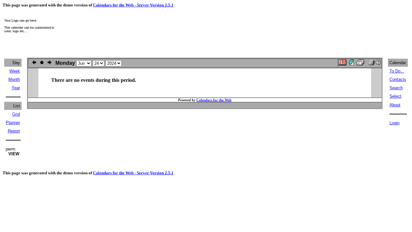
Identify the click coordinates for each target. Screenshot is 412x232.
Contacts (397, 79)
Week (14, 71)
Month (14, 79)
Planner (13, 122)
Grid (16, 114)
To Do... (396, 71)
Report (14, 131)
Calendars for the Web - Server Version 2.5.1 (133, 5)
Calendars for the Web (213, 100)
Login (394, 123)
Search (396, 87)
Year (16, 87)
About (394, 104)
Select (395, 96)
